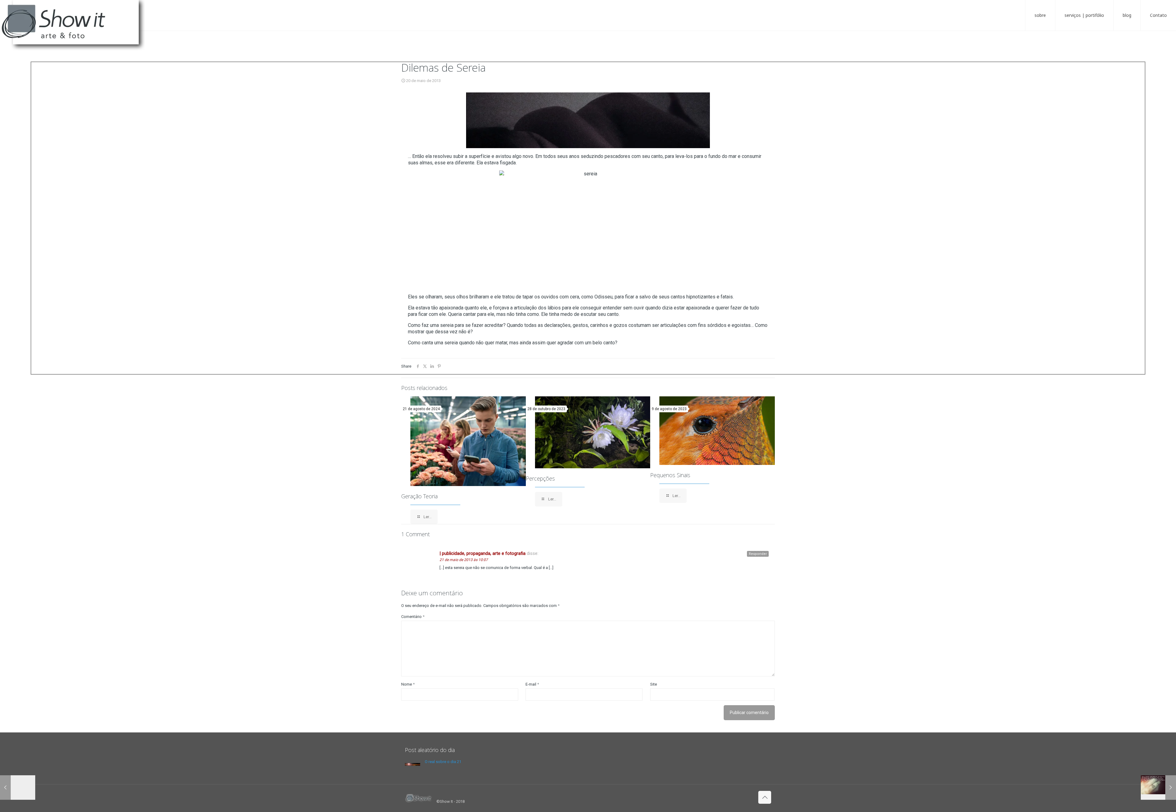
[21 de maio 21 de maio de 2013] (1158, 787)
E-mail (532, 684)
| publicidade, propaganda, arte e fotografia (482, 553)
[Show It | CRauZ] (76, 27)
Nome (408, 684)
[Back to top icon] (764, 797)
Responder (758, 554)
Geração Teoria (419, 496)
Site (653, 684)
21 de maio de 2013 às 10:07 (463, 560)
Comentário (412, 616)
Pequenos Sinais (670, 475)
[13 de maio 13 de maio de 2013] (17, 787)
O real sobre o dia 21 (443, 761)
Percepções (540, 478)
